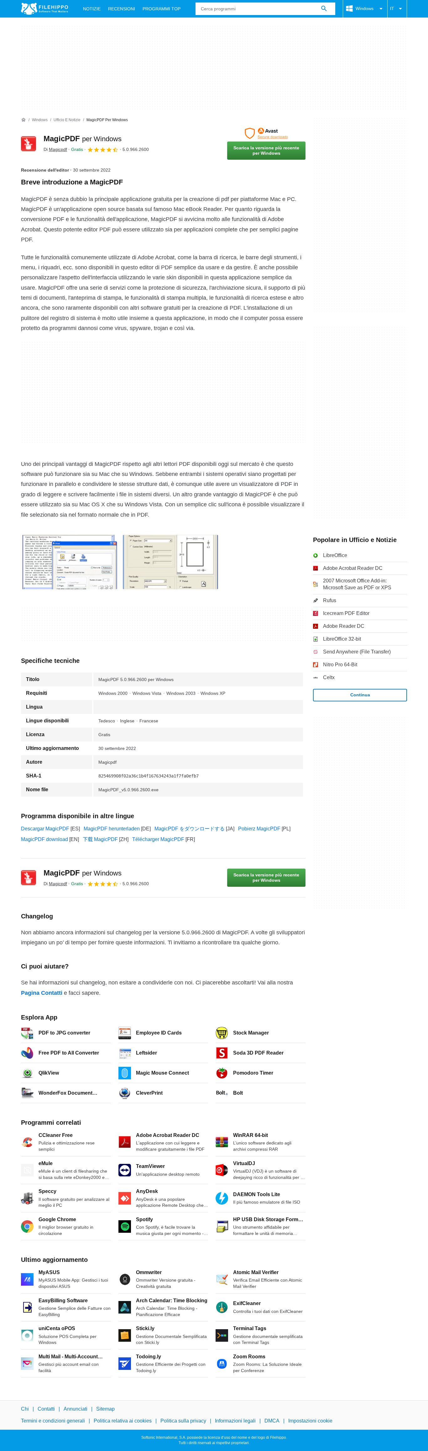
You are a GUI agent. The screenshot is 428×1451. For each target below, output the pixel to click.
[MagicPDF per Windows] (28, 143)
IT (392, 8)
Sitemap (105, 1409)
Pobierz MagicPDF (259, 828)
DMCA (271, 1420)
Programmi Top (161, 8)
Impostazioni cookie (310, 1420)
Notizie (92, 8)
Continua (360, 694)
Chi (25, 1409)
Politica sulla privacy (183, 1420)
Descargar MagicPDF (45, 828)
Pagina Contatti (41, 993)
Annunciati (75, 1409)
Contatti (46, 1409)
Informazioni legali (235, 1420)
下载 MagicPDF (100, 839)
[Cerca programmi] (324, 9)
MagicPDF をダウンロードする (189, 828)
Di (55, 149)
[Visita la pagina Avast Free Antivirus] (266, 133)
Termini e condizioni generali (53, 1420)
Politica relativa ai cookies (123, 1420)
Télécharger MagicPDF (158, 839)
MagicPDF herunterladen (112, 828)
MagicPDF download (44, 839)
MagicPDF (83, 138)
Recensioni (121, 8)
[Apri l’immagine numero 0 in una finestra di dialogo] (69, 562)
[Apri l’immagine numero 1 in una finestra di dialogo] (170, 562)
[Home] (23, 120)
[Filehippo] (44, 9)
